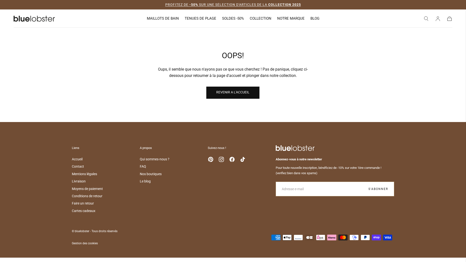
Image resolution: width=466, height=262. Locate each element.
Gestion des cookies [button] (85, 243)
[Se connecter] (438, 19)
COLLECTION (260, 18)
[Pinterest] (210, 159)
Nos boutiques (151, 174)
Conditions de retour (87, 196)
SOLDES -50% (233, 18)
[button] (426, 19)
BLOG (314, 18)
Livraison (79, 181)
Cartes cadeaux (83, 211)
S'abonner (378, 189)
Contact (78, 166)
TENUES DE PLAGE (200, 18)
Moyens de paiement (87, 189)
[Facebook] (232, 159)
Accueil (77, 159)
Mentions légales (84, 174)
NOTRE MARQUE (291, 18)
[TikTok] (242, 159)
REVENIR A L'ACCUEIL (233, 92)
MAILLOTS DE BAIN (163, 18)
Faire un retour (83, 203)
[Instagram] (221, 159)
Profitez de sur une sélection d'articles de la (233, 5)
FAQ (143, 166)
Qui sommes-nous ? (154, 159)
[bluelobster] (295, 148)
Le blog (145, 181)
